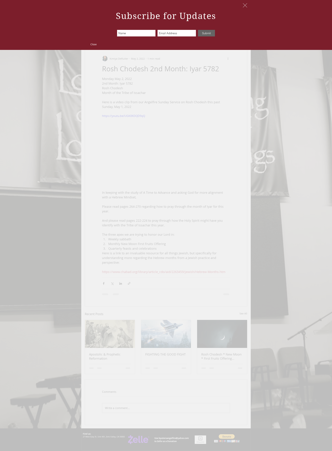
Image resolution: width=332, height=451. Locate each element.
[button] (245, 5)
